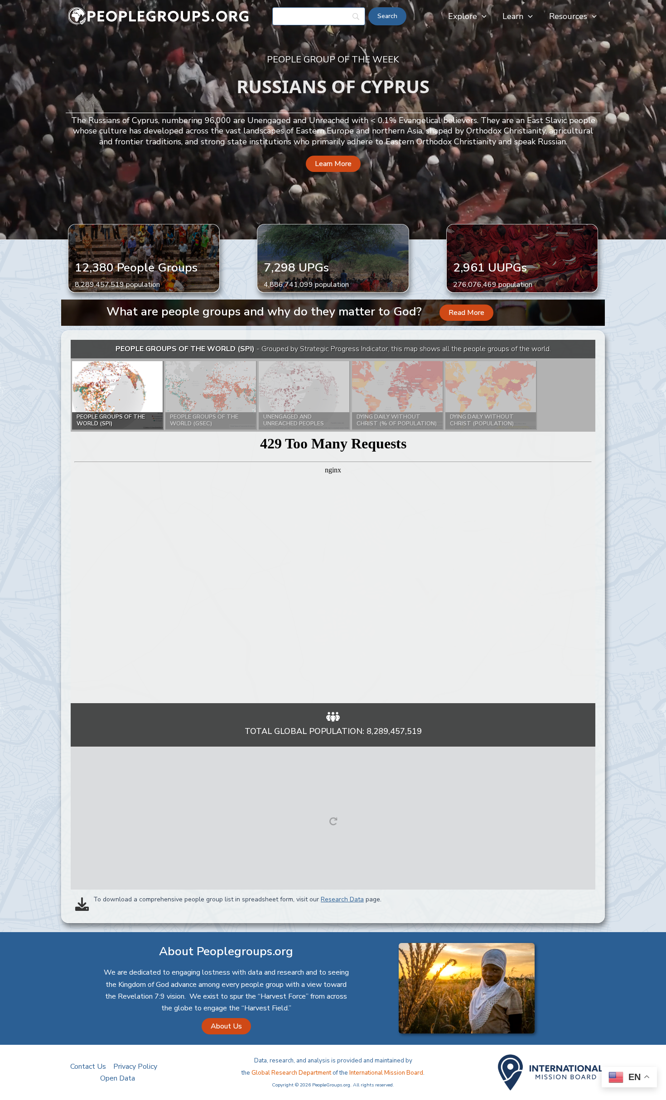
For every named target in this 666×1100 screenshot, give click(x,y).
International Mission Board (386, 1073)
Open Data (117, 1078)
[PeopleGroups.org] (158, 16)
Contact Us (88, 1066)
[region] (333, 521)
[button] (482, 16)
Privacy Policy (135, 1066)
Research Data (342, 899)
